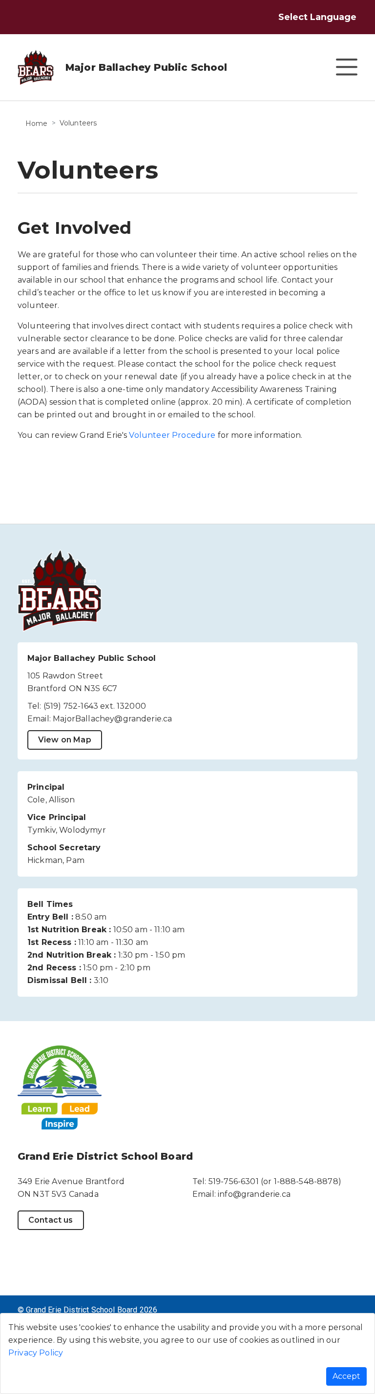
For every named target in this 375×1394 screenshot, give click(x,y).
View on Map (64, 739)
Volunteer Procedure (172, 435)
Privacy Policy (35, 1352)
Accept (346, 1376)
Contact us (50, 1220)
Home (36, 123)
